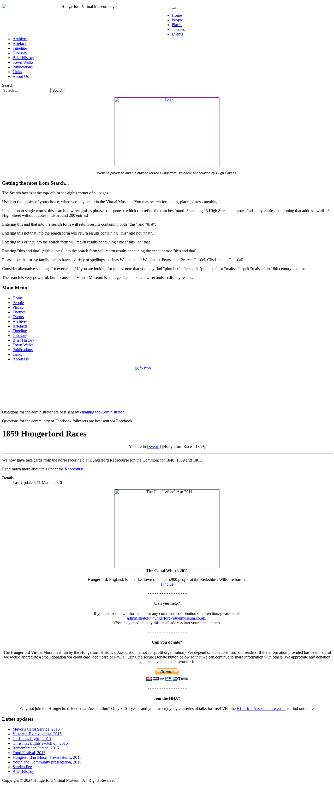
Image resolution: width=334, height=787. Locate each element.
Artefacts (20, 43)
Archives (20, 39)
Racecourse (74, 469)
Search (7, 85)
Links (17, 71)
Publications (23, 67)
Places (177, 24)
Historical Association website (261, 708)
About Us (21, 76)
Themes (178, 29)
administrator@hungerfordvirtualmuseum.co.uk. (167, 618)
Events (177, 34)
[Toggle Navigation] (174, 8)
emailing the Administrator (101, 412)
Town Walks (23, 62)
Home (177, 15)
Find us (167, 584)
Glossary (20, 53)
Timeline (20, 48)
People (177, 20)
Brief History (23, 57)
